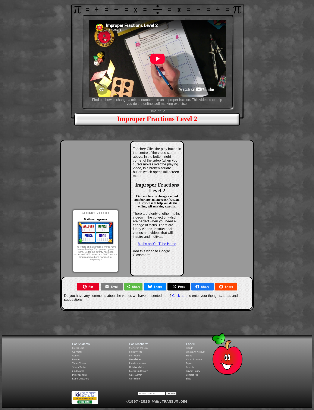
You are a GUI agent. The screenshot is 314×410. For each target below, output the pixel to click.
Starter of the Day (138, 348)
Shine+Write (135, 352)
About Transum (194, 359)
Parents (190, 367)
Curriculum (135, 379)
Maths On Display (138, 371)
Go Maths (77, 352)
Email (115, 286)
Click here (180, 296)
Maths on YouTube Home (157, 244)
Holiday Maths (136, 367)
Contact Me (192, 375)
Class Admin (135, 375)
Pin (90, 286)
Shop (188, 379)
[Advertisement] (95, 169)
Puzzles (76, 359)
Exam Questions (80, 379)
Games (76, 356)
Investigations (79, 375)
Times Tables (79, 363)
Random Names (137, 363)
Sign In (189, 348)
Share (136, 286)
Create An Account (195, 352)
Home (189, 356)
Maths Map (78, 348)
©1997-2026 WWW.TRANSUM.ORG (157, 402)
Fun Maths (134, 356)
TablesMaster (79, 367)
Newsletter (135, 359)
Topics (189, 363)
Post (181, 286)
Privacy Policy (193, 371)
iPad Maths (78, 371)
